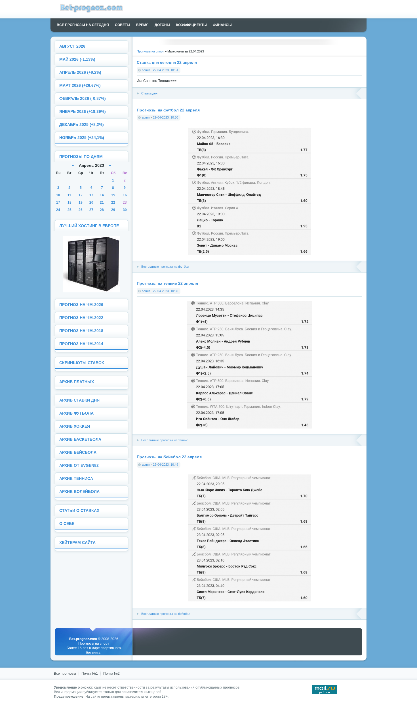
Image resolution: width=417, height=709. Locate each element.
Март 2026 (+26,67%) (80, 85)
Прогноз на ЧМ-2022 (81, 318)
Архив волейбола (79, 491)
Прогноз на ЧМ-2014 (81, 344)
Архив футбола (76, 413)
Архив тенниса (76, 478)
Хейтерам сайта (77, 543)
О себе (66, 524)
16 (125, 195)
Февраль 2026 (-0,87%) (82, 98)
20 (91, 202)
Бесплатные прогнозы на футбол (165, 266)
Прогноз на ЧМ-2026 (81, 305)
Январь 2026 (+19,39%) (82, 111)
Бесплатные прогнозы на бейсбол (165, 613)
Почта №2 (111, 674)
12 (81, 195)
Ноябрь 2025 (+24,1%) (81, 138)
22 (113, 202)
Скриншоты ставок (81, 363)
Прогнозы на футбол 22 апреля (168, 110)
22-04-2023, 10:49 (165, 464)
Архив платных (76, 382)
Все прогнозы (65, 674)
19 (81, 202)
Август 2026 (72, 46)
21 (102, 202)
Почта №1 (89, 674)
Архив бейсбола (77, 452)
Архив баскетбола (80, 439)
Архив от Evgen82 (79, 465)
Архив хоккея (74, 426)
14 (102, 195)
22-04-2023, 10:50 (165, 117)
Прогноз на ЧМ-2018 (81, 331)
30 (125, 210)
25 (69, 210)
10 (58, 195)
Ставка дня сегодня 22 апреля (167, 62)
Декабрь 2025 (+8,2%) (81, 125)
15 (113, 195)
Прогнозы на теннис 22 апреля (167, 283)
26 (81, 210)
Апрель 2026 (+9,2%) (80, 72)
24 (58, 210)
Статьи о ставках (79, 510)
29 (113, 210)
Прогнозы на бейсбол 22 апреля (169, 457)
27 (91, 210)
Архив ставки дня (79, 400)
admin (146, 70)
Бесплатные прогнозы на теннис (164, 440)
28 (102, 210)
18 (69, 202)
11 (69, 195)
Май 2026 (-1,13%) (77, 59)
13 (91, 195)
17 (58, 202)
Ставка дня (149, 93)
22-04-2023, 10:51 (165, 70)
